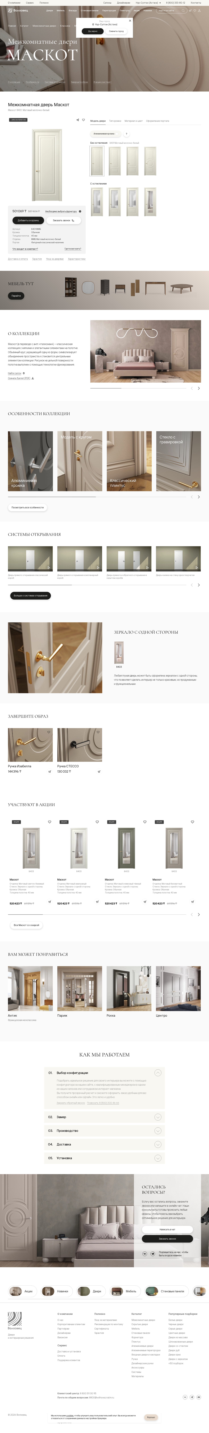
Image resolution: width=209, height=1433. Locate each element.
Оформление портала (157, 120)
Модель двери (98, 120)
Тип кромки (115, 120)
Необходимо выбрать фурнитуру (61, 211)
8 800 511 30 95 (88, 1393)
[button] (30, 461)
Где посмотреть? (73, 248)
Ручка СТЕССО (68, 766)
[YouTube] (198, 1397)
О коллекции (14, 82)
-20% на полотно (18, 120)
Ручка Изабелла (19, 766)
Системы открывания (55, 82)
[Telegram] (152, 1254)
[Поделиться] (77, 120)
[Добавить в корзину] (49, 771)
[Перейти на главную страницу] (18, 10)
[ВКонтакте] (144, 1254)
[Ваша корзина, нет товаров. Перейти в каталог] (190, 10)
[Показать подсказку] (126, 134)
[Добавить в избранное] (83, 120)
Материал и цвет (134, 120)
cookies (70, 1415)
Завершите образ (79, 82)
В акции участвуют (102, 82)
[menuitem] (49, 10)
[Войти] (199, 10)
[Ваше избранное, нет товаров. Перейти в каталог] (194, 10)
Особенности (32, 82)
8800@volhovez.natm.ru (101, 1397)
